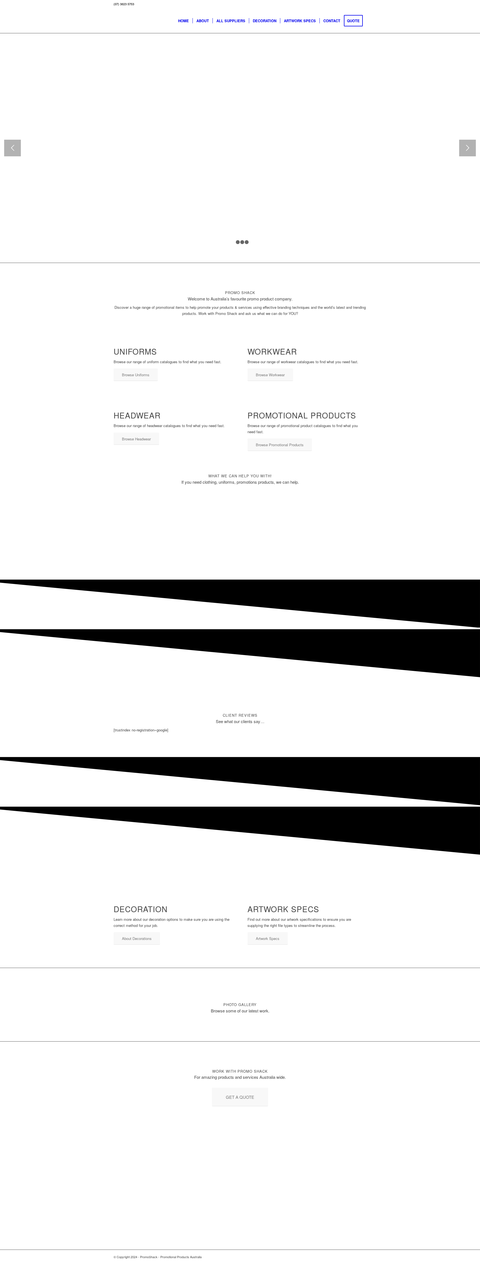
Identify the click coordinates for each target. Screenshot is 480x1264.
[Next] (467, 148)
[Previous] (12, 148)
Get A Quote (182, 73)
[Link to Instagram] (362, 1257)
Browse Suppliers (135, 73)
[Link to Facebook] (354, 1257)
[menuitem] (183, 20)
